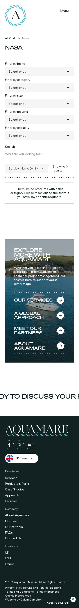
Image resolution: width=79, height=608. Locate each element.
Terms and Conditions (19, 591)
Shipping (55, 587)
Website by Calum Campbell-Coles (28, 599)
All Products (12, 38)
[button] (64, 10)
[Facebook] (9, 444)
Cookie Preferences (18, 595)
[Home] (15, 15)
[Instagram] (19, 444)
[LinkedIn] (29, 444)
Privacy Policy (13, 587)
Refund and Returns (35, 587)
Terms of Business (47, 591)
